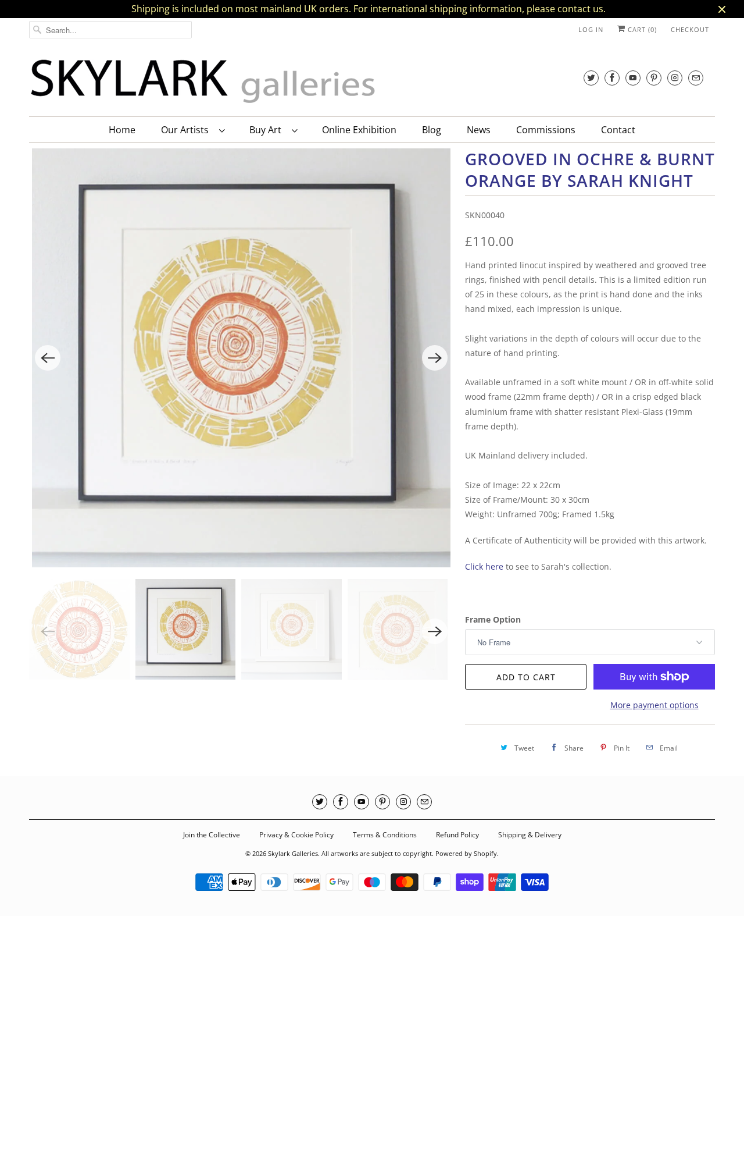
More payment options (654, 704)
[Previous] (47, 358)
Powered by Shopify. (467, 853)
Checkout (690, 29)
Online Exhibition (359, 129)
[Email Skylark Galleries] (695, 78)
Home (122, 129)
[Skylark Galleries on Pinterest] (653, 78)
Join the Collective (211, 835)
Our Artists (187, 129)
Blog (431, 129)
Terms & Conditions (385, 835)
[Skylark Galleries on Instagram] (674, 78)
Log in (590, 29)
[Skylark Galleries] (203, 82)
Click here (484, 566)
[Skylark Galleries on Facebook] (612, 78)
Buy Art (267, 129)
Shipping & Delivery (529, 835)
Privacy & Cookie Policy (296, 835)
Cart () (641, 29)
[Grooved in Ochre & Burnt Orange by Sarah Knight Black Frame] (241, 357)
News (479, 129)
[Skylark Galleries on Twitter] (591, 78)
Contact (618, 129)
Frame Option (493, 619)
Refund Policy (457, 835)
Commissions (545, 129)
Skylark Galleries (293, 853)
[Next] (435, 358)
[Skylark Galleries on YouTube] (633, 78)
